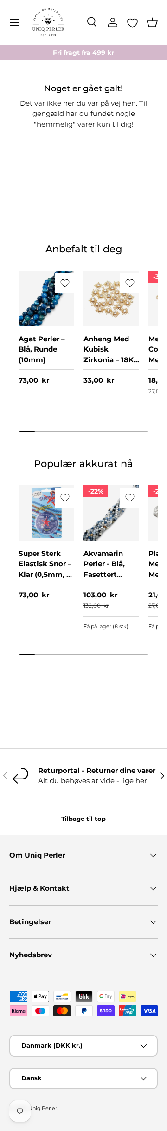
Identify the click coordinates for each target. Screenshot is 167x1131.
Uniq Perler (42, 1108)
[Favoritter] (132, 23)
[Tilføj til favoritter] (65, 283)
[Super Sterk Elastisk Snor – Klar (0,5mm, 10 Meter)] (46, 513)
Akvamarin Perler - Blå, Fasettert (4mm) (104, 569)
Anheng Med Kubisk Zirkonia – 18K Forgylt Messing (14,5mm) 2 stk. (111, 365)
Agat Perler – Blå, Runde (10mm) (42, 349)
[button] (152, 22)
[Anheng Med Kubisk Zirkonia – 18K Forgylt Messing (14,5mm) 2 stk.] (111, 298)
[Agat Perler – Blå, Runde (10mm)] (46, 298)
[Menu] (15, 22)
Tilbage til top (83, 818)
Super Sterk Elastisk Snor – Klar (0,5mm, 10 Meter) (46, 569)
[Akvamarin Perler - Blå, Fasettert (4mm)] (111, 513)
